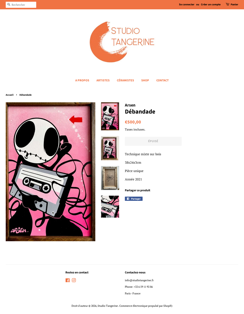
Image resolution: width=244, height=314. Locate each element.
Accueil (10, 95)
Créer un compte (211, 4)
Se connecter (186, 4)
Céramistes (125, 80)
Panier (234, 4)
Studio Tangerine (108, 306)
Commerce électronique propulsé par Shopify (146, 306)
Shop (145, 80)
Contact (162, 80)
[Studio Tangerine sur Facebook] (67, 281)
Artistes (103, 80)
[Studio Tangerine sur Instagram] (74, 281)
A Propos (82, 80)
